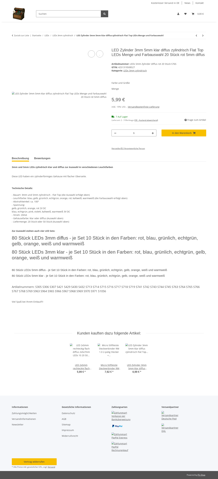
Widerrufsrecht (70, 435)
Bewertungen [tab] (42, 158)
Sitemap (66, 424)
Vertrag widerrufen (34, 461)
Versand (51, 467)
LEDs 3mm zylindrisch (135, 70)
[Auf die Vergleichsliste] (91, 53)
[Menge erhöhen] (152, 133)
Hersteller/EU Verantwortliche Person (128, 148)
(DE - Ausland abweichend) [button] (146, 120)
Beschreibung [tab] (20, 158)
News (187, 2)
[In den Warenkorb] (14, 46)
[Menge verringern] (115, 133)
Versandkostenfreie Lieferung (143, 106)
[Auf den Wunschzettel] (99, 53)
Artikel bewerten (23, 317)
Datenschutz (68, 413)
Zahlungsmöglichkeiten (24, 413)
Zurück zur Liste (21, 35)
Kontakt (199, 2)
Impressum (68, 430)
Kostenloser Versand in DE (165, 2)
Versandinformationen (24, 418)
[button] (178, 13)
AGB (64, 418)
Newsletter (17, 424)
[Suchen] (104, 13)
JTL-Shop (201, 475)
